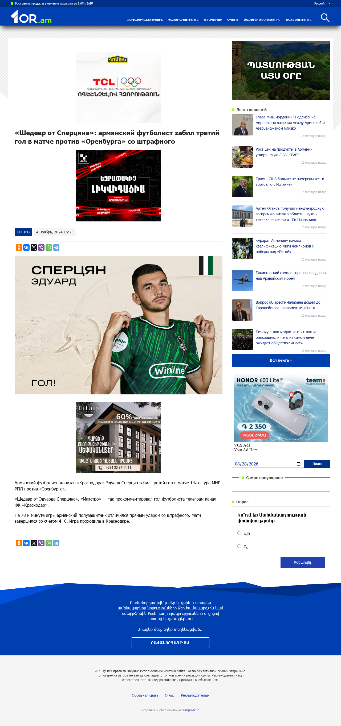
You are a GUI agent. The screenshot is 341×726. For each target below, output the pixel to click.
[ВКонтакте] (26, 247)
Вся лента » (281, 360)
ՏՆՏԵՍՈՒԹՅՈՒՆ (299, 19)
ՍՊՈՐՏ (232, 19)
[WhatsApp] (49, 247)
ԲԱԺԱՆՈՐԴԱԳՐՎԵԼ (170, 642)
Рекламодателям (195, 695)
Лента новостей (251, 109)
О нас (169, 695)
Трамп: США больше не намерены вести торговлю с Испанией (57, 3)
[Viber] (41, 247)
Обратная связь (145, 695)
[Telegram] (56, 247)
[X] (34, 247)
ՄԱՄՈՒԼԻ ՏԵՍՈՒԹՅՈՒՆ (262, 19)
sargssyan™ (191, 710)
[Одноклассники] (19, 247)
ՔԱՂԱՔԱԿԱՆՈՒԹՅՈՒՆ (145, 19)
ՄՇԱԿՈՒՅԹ (213, 19)
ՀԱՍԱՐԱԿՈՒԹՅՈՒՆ (183, 19)
